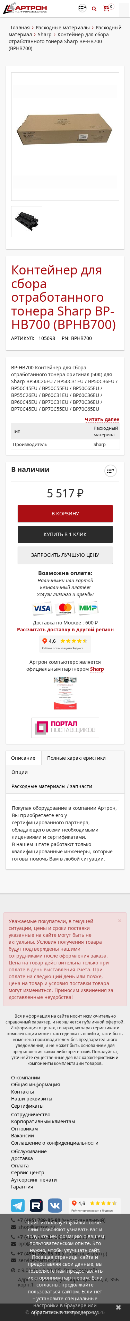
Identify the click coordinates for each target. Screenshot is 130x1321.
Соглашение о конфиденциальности (54, 1142)
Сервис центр (27, 1172)
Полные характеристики (76, 758)
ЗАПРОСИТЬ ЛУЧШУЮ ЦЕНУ (65, 555)
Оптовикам (24, 1128)
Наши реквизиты (31, 1098)
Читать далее (102, 419)
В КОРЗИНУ (65, 513)
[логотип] (25, 8)
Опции (19, 772)
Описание (23, 758)
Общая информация (35, 1084)
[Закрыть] (118, 1307)
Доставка (22, 1158)
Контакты (22, 1091)
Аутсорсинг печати (34, 1179)
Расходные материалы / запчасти (51, 786)
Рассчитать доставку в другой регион (65, 629)
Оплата (20, 1165)
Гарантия (22, 1186)
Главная (20, 27)
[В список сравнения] (82, 8)
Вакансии (22, 1135)
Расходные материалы (63, 27)
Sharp (45, 34)
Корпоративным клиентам (43, 1121)
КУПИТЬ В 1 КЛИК (65, 534)
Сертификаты (27, 1106)
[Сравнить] (110, 471)
